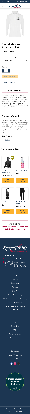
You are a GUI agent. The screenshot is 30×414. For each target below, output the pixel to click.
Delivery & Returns (15, 334)
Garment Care (15, 338)
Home (22, 1)
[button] (25, 13)
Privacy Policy (15, 359)
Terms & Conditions (15, 355)
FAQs (15, 330)
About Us (15, 279)
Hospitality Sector (15, 313)
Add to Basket (10, 76)
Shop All (15, 291)
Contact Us (15, 351)
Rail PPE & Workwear (15, 302)
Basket (26, 1)
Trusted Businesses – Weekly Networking (15, 307)
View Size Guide (6, 140)
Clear (27, 64)
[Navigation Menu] (2, 6)
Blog (15, 322)
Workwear (15, 287)
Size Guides (15, 326)
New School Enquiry (15, 295)
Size (15, 56)
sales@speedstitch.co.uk (13, 258)
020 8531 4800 (10, 255)
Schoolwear (15, 283)
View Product (8, 180)
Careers (15, 341)
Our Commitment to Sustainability (15, 298)
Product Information (15, 90)
